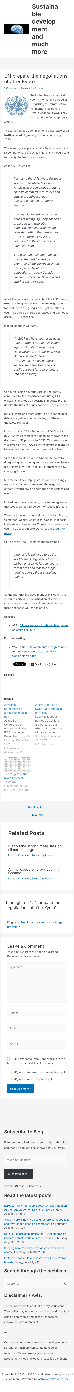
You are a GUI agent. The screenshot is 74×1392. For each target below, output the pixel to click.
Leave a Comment (19, 855)
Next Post (37, 814)
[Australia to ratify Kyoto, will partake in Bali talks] (50, 724)
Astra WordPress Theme (53, 1379)
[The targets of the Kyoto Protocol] (17, 764)
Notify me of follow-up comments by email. (38, 1072)
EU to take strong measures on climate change (35, 848)
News (24, 88)
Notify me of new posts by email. (31, 1079)
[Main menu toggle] (66, 29)
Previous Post (37, 807)
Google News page (24, 655)
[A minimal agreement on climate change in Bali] (19, 728)
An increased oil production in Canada (33, 871)
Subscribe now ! (18, 1173)
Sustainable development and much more (45, 29)
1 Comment (11, 88)
